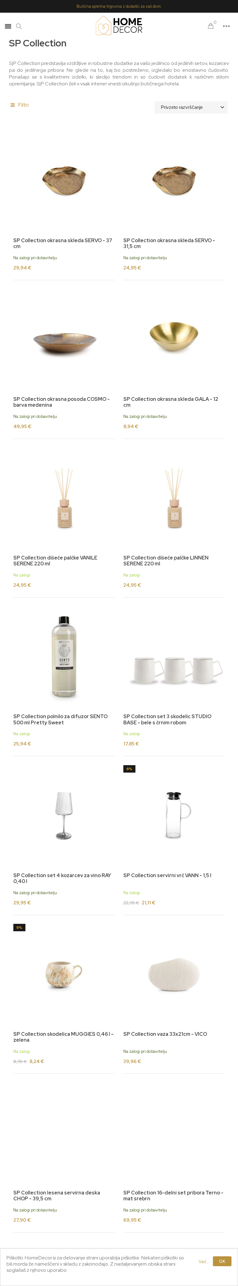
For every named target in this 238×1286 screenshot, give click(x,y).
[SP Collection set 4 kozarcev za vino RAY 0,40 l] (64, 815)
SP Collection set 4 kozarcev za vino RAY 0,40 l (62, 878)
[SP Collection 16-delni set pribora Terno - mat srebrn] (174, 1133)
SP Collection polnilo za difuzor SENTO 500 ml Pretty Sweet (60, 719)
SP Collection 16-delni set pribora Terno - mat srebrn (173, 1196)
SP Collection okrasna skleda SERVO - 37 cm (62, 243)
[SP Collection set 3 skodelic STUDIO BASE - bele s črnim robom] (174, 657)
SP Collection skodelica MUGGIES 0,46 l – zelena (63, 1037)
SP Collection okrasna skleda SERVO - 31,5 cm (169, 243)
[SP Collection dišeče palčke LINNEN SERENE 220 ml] (174, 498)
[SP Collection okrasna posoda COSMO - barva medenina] (64, 339)
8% (129, 768)
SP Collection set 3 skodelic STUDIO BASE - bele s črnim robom (167, 719)
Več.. (204, 1261)
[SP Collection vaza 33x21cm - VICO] (174, 974)
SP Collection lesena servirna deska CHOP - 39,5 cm (56, 1196)
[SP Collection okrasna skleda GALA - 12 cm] (174, 339)
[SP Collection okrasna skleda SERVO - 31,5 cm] (174, 180)
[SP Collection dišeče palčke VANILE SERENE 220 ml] (64, 498)
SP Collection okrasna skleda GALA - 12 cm (170, 402)
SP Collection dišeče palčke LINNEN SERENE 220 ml (166, 561)
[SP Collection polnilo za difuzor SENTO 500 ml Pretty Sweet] (64, 657)
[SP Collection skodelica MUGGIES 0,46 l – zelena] (64, 974)
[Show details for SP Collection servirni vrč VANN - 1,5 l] (174, 815)
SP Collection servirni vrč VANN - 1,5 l (167, 875)
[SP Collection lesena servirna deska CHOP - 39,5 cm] (64, 1133)
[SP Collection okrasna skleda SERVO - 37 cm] (64, 180)
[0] (211, 26)
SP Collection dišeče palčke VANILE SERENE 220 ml (55, 561)
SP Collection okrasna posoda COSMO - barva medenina (61, 402)
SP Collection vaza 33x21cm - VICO (165, 1034)
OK (222, 1261)
